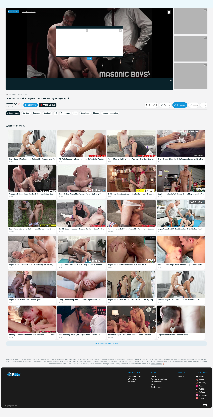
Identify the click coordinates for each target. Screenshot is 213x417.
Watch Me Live (49, 105)
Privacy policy (156, 382)
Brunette (36, 113)
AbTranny (202, 383)
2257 (153, 384)
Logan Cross (14, 113)
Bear (75, 113)
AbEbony (202, 392)
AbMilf (201, 386)
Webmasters (132, 379)
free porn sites (156, 364)
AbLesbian (203, 395)
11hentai (201, 398)
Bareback (47, 113)
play (89, 59)
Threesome (65, 113)
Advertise (131, 382)
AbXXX (201, 380)
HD (56, 113)
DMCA (153, 376)
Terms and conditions (159, 379)
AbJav (201, 376)
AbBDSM (202, 389)
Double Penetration (110, 113)
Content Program (134, 376)
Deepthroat (85, 113)
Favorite (167, 105)
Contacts (181, 376)
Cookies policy (156, 387)
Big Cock (26, 113)
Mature (96, 113)
